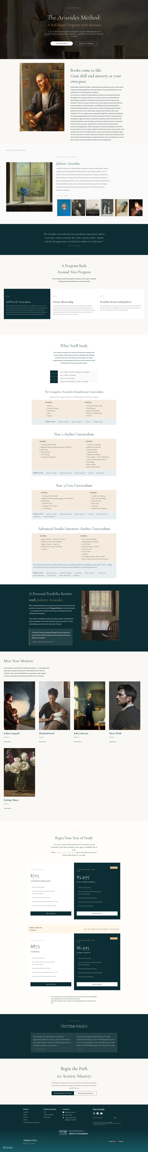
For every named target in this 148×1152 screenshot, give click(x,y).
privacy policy (110, 1122)
